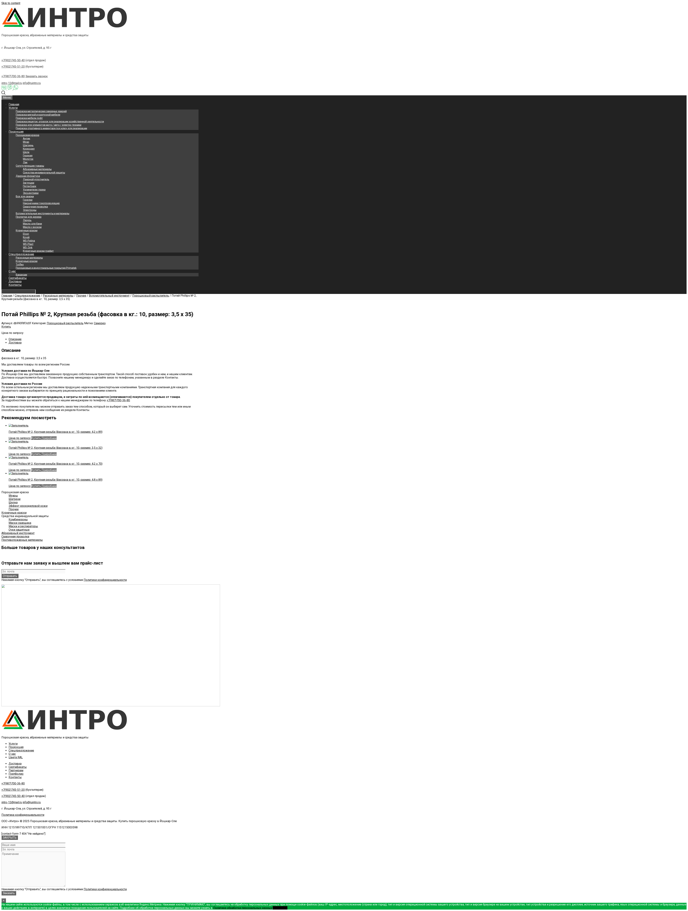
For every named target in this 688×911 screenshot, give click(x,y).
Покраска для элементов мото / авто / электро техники (48, 124)
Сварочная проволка (35, 206)
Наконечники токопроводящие (41, 203)
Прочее (81, 295)
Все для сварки (25, 196)
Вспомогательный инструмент (109, 295)
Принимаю (280, 908)
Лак (25, 162)
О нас (12, 271)
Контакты (15, 285)
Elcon (26, 233)
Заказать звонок (36, 76)
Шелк (26, 152)
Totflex (20, 264)
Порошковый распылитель (150, 295)
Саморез (100, 323)
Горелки (27, 199)
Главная (14, 104)
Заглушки (28, 182)
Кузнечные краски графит (38, 250)
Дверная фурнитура (28, 176)
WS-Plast (28, 244)
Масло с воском (32, 227)
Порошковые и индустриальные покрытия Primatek (46, 268)
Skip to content (10, 3)
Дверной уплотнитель (36, 179)
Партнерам (16, 770)
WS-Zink (27, 247)
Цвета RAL (16, 757)
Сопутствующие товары (30, 165)
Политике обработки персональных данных (242, 908)
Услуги (13, 108)
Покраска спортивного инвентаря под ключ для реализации (51, 128)
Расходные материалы (29, 257)
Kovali (26, 237)
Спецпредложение (21, 254)
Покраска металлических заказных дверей (41, 111)
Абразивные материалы (37, 169)
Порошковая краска (27, 135)
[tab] (104, 339)
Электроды (29, 210)
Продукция (16, 131)
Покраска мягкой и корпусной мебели (38, 114)
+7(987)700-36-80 (13, 76)
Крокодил (29, 148)
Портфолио (16, 774)
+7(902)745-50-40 (13, 60)
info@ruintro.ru (32, 83)
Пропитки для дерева (28, 216)
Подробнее (49, 438)
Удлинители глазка (34, 189)
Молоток (28, 159)
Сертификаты (18, 278)
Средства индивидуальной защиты (44, 172)
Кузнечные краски (26, 230)
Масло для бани (32, 223)
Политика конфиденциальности (22, 815)
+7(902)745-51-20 (13, 66)
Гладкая (27, 155)
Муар (26, 142)
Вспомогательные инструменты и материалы (42, 213)
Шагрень (28, 145)
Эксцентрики (31, 193)
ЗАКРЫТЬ (9, 837)
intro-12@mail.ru (11, 83)
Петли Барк (29, 186)
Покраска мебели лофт (29, 118)
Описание (15, 339)
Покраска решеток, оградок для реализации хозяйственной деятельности (60, 121)
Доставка (15, 281)
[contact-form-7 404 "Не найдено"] (23, 833)
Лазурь (27, 220)
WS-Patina (29, 240)
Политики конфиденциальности (105, 580)
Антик (26, 138)
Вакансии (21, 274)
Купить (6, 326)
